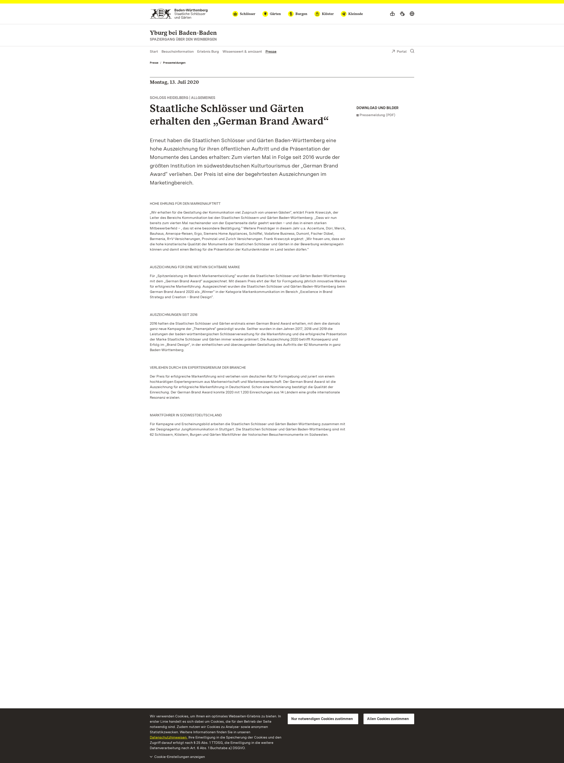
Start (154, 51)
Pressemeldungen (174, 62)
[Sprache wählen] (412, 14)
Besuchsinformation (177, 51)
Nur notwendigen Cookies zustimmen (322, 719)
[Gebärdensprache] (402, 14)
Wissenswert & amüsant (242, 51)
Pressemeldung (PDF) (377, 115)
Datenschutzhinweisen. (168, 737)
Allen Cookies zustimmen (388, 719)
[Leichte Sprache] (392, 14)
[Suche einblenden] (412, 51)
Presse (270, 51)
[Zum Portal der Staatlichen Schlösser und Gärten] (179, 14)
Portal (402, 51)
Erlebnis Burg (208, 51)
